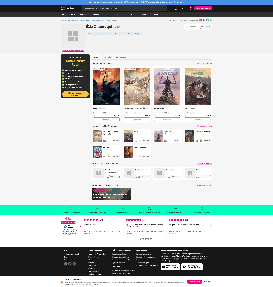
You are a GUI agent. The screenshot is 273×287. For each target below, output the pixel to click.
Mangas (83, 15)
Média (156, 15)
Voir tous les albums (204, 63)
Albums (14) (121, 57)
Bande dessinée (94, 257)
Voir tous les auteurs (204, 163)
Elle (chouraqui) (85, 20)
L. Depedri (137, 113)
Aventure (75, 20)
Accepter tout (194, 282)
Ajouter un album (118, 263)
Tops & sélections (95, 271)
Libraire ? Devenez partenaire (123, 271)
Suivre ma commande (144, 260)
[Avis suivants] (210, 226)
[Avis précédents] (80, 226)
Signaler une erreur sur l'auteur (73, 51)
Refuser (207, 282)
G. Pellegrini (107, 113)
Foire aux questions (143, 254)
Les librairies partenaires (121, 274)
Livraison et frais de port (145, 257)
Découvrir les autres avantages (75, 94)
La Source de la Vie (98, 20)
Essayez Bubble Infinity (120, 257)
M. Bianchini (168, 113)
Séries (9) (107, 57)
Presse (66, 257)
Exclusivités (121, 15)
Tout (96, 57)
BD (63, 15)
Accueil (63, 20)
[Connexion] (183, 8)
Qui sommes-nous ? (71, 254)
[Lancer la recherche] (164, 8)
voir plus (135, 226)
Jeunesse (95, 15)
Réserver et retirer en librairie (147, 265)
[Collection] (176, 8)
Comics (72, 15)
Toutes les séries (94, 274)
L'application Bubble (119, 254)
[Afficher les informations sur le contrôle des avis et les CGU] (77, 230)
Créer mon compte (203, 8)
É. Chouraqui (98, 113)
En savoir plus (179, 2)
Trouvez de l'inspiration (97, 254)
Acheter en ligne (142, 263)
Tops (144, 15)
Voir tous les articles (204, 185)
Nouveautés (135, 15)
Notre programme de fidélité (122, 260)
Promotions (108, 15)
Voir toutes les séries (204, 126)
